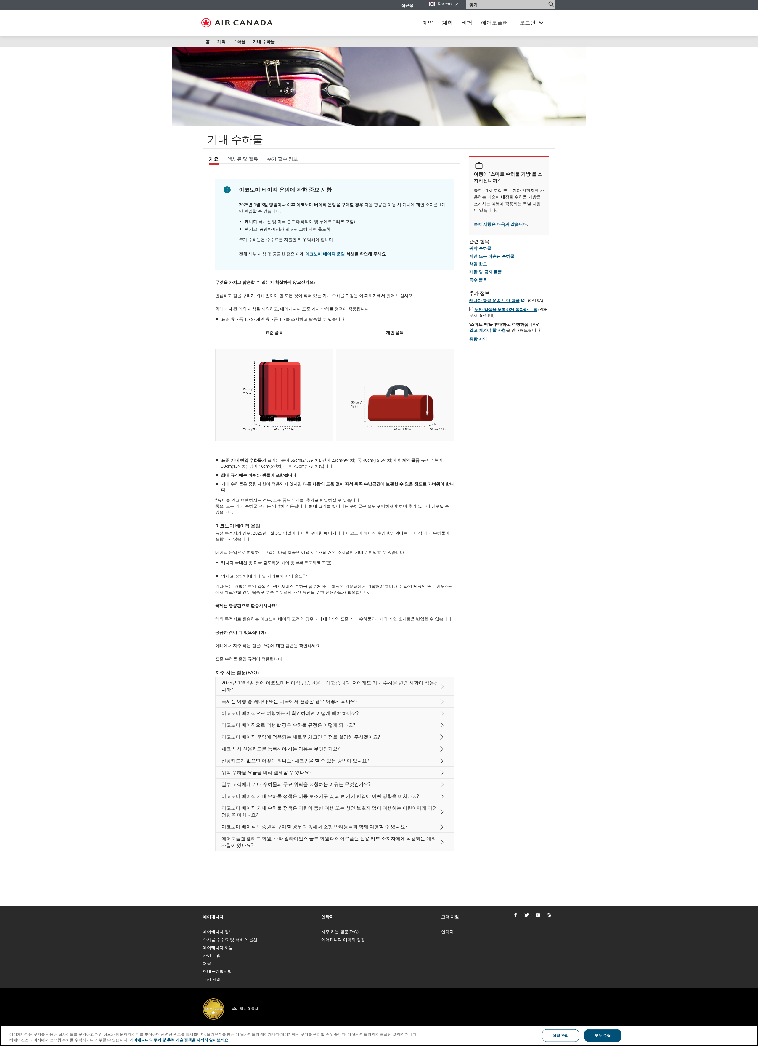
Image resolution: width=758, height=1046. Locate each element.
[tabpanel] (334, 514)
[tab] (216, 159)
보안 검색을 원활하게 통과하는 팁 (506, 309)
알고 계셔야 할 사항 (487, 330)
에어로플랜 (494, 23)
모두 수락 (603, 1035)
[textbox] (507, 4)
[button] (551, 4)
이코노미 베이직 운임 (325, 253)
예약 (428, 23)
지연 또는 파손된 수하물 (491, 256)
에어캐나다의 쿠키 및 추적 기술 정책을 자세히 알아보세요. (179, 1039)
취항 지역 (478, 339)
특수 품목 (478, 280)
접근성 (407, 5)
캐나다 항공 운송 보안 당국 (498, 300)
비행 (467, 23)
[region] (379, 1036)
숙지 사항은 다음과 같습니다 (500, 224)
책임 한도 (478, 264)
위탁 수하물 (480, 248)
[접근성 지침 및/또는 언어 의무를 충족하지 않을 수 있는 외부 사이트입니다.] (556, 1000)
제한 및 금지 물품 (485, 272)
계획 (447, 23)
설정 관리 (561, 1035)
